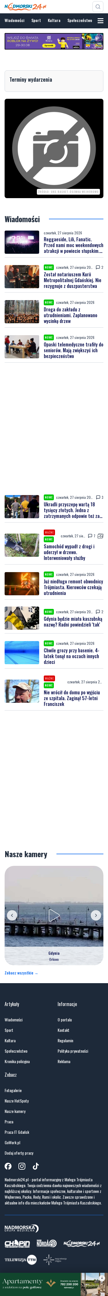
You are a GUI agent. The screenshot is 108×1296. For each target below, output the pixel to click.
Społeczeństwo (79, 20)
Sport (36, 20)
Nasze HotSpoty (17, 1101)
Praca (9, 1122)
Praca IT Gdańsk (17, 1132)
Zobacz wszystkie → (21, 973)
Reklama (64, 1061)
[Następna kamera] (96, 915)
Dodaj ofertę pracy (19, 1153)
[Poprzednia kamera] (12, 915)
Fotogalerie (13, 1090)
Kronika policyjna (17, 1061)
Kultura (54, 20)
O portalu (65, 1020)
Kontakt (63, 1030)
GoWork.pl (12, 1142)
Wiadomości (14, 20)
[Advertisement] (54, 428)
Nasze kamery (15, 1111)
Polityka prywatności (73, 1051)
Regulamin (65, 1040)
